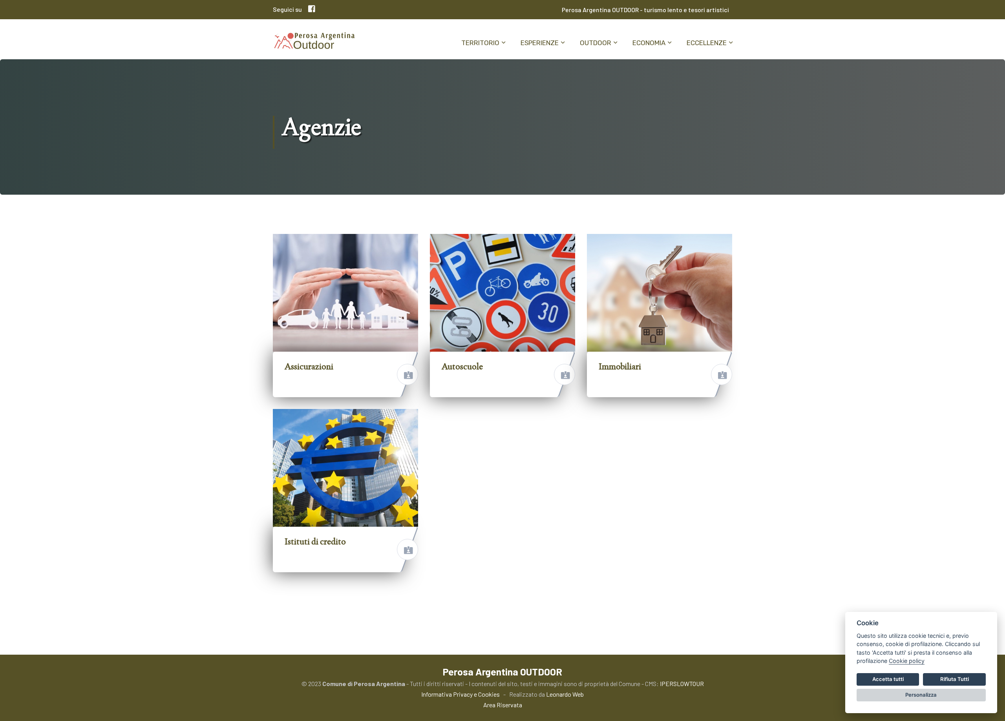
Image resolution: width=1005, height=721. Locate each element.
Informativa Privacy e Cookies (460, 694)
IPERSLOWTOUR (682, 683)
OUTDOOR (595, 43)
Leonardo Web (565, 694)
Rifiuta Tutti (954, 679)
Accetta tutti (888, 679)
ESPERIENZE (540, 43)
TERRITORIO (480, 43)
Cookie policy (907, 660)
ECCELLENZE (707, 43)
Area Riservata (502, 704)
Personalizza (921, 695)
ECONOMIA (648, 43)
